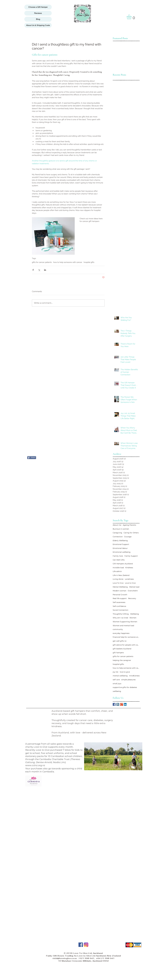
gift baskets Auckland (122, 649)
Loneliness (129, 579)
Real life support (120, 598)
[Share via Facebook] (33, 270)
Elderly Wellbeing (120, 540)
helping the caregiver (122, 660)
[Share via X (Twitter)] (39, 270)
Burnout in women (121, 529)
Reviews (38, 13)
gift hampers (118, 652)
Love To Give (118, 583)
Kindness (129, 567)
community (118, 629)
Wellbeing (134, 614)
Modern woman (119, 591)
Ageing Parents (129, 525)
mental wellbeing (120, 676)
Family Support (131, 556)
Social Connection (120, 610)
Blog (38, 19)
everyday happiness (121, 633)
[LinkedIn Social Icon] (125, 704)
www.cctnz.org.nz (35, 765)
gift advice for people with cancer (126, 645)
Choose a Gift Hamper (38, 7)
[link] (132, 16)
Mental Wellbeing (120, 587)
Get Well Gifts (119, 560)
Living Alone (118, 579)
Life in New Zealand (121, 575)
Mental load (134, 587)
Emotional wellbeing (121, 552)
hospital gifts (89, 262)
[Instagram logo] (86, 944)
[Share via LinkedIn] (45, 270)
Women (132, 618)
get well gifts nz (119, 641)
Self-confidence (119, 606)
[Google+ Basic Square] (121, 704)
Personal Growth (120, 595)
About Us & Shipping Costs (38, 25)
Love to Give (130, 583)
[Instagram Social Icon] (117, 704)
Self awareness (119, 602)
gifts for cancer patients (42, 262)
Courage (127, 537)
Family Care (118, 556)
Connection (118, 537)
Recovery (132, 598)
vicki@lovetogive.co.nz (64, 958)
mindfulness (134, 676)
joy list (115, 672)
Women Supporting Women (125, 622)
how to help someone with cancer (67, 262)
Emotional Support (121, 544)
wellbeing (117, 691)
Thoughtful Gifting (121, 614)
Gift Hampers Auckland (123, 564)
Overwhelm (133, 591)
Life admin (117, 571)
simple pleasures (128, 680)
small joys (117, 683)
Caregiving (117, 533)
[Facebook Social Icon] (114, 704)
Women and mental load (123, 625)
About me (117, 525)
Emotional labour (120, 548)
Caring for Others (131, 533)
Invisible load (118, 567)
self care (116, 680)
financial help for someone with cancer (126, 637)
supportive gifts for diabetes (125, 687)
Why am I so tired (120, 618)
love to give (125, 672)
